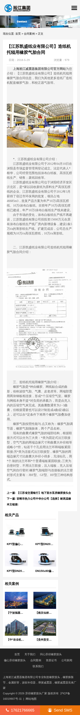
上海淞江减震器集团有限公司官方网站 (39, 68)
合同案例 (29, 33)
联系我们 (38, 666)
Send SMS (63, 710)
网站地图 (31, 698)
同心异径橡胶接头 (51, 654)
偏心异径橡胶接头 (15, 660)
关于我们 (29, 654)
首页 (18, 33)
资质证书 (51, 660)
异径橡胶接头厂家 (36, 693)
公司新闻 (66, 660)
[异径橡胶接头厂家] (16, 7)
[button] (74, 8)
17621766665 (22, 710)
